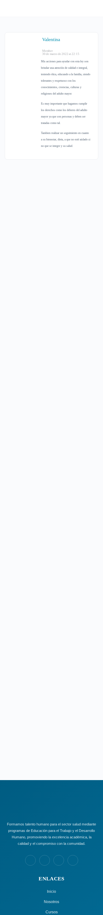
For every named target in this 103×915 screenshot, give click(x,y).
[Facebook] (30, 860)
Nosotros (51, 902)
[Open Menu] (8, 8)
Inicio (51, 891)
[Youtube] (58, 860)
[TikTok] (73, 860)
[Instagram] (44, 860)
